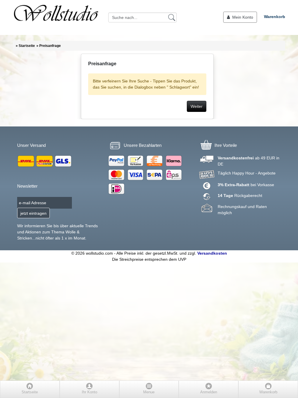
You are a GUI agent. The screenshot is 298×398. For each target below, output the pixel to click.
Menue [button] (149, 392)
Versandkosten (212, 253)
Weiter (197, 106)
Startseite (30, 392)
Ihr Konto (89, 392)
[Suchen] (171, 17)
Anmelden (208, 392)
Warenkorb (274, 16)
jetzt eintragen (33, 213)
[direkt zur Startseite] (56, 17)
